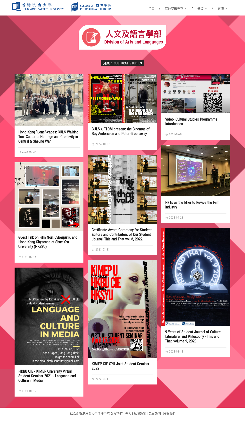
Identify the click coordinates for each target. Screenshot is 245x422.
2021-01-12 (28, 391)
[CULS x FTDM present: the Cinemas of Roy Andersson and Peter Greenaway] (122, 98)
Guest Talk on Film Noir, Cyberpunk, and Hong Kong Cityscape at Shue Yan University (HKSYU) (47, 242)
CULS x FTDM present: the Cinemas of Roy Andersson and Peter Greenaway (121, 131)
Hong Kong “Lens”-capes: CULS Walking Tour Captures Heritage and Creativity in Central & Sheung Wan (48, 137)
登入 (128, 413)
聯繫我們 (169, 413)
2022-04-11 (102, 379)
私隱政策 (140, 413)
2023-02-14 (28, 257)
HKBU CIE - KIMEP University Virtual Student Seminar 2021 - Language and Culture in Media (47, 376)
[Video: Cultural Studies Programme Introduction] (195, 93)
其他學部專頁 (174, 9)
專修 (221, 9)
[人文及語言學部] (122, 48)
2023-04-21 (175, 217)
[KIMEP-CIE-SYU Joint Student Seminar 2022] (122, 309)
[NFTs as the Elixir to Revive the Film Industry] (195, 170)
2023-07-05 (175, 134)
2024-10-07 (102, 144)
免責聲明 (155, 413)
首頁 (151, 9)
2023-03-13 (102, 249)
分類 (200, 9)
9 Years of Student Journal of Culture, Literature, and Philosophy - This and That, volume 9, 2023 (193, 336)
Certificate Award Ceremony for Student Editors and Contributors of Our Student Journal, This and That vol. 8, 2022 (122, 234)
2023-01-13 (175, 351)
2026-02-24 (28, 151)
